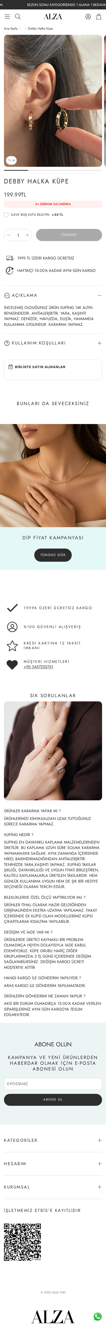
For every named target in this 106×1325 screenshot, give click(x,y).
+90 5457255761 (38, 667)
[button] (7, 16)
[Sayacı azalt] (8, 235)
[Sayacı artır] (27, 235)
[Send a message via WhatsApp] (98, 1317)
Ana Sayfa (11, 28)
